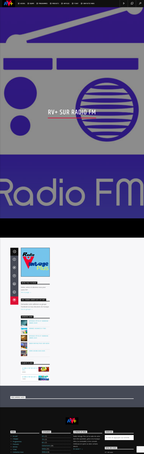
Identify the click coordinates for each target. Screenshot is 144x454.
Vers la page (25, 313)
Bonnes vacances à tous (37, 349)
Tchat (76, 3)
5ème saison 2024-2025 (37, 372)
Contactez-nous (89, 3)
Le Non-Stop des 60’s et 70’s (30, 389)
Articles (66, 3)
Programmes (43, 3)
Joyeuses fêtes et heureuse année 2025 (38, 358)
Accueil (22, 3)
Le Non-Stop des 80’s (29, 397)
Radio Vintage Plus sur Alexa (39, 364)
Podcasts (55, 3)
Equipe (32, 3)
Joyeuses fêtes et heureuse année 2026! (38, 343)
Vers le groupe (26, 330)
